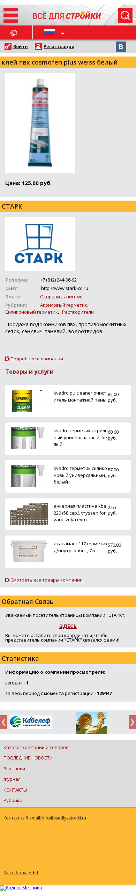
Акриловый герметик (63, 305)
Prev (5, 722)
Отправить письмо (61, 296)
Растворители (78, 312)
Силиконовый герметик (31, 312)
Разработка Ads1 (21, 873)
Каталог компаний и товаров (36, 747)
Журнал (12, 779)
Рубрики (12, 800)
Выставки (14, 768)
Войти (20, 46)
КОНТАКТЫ (15, 790)
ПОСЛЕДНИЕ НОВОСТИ (28, 758)
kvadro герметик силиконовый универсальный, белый (80, 475)
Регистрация (59, 46)
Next (130, 722)
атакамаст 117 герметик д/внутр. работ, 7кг (81, 546)
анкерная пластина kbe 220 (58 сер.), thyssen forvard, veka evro (80, 512)
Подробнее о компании (36, 358)
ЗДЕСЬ (68, 625)
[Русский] (50, 32)
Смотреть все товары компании (46, 580)
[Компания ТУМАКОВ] (91, 724)
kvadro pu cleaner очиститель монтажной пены (80, 396)
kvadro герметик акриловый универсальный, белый (81, 437)
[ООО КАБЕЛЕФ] (30, 723)
